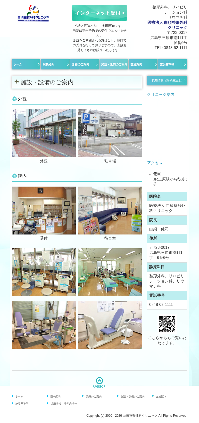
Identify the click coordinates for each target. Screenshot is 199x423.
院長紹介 (48, 64)
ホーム (17, 64)
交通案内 (136, 64)
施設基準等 (167, 64)
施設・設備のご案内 (114, 64)
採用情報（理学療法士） (168, 80)
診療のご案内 (80, 64)
